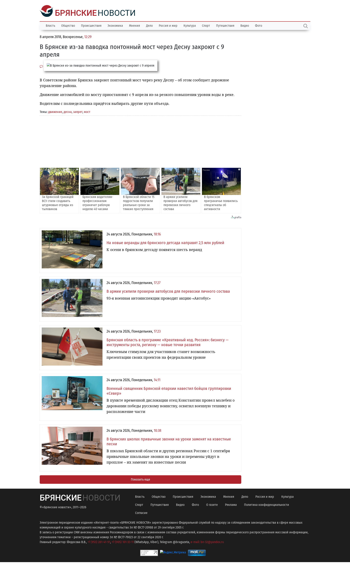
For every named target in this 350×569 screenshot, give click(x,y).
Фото (258, 25)
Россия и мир (168, 25)
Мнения (134, 25)
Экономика (115, 25)
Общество (68, 25)
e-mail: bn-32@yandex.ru (207, 541)
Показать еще (140, 479)
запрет (77, 111)
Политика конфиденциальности (266, 504)
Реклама (231, 504)
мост (87, 111)
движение (55, 111)
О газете (212, 504)
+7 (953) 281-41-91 (99, 541)
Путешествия (225, 25)
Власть (50, 25)
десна (68, 111)
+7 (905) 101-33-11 (123, 541)
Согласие (141, 512)
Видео (244, 25)
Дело (149, 25)
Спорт (206, 25)
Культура (190, 25)
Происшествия (91, 25)
